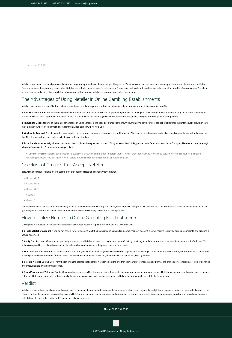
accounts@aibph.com (86, 3)
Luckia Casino (124, 92)
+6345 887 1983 (39, 3)
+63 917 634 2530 (61, 3)
